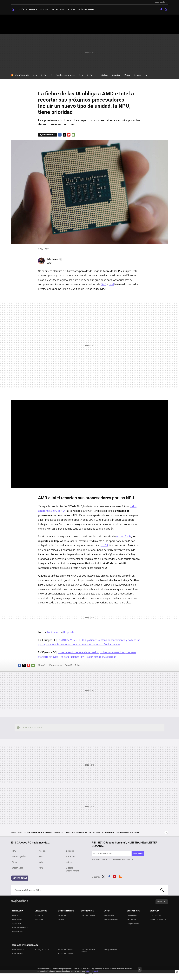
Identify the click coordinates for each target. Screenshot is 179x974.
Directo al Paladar (88, 915)
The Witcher (91, 75)
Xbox (35, 75)
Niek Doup (53, 632)
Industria (70, 851)
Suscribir (138, 853)
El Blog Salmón (155, 915)
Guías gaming (86, 9)
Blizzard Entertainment (72, 869)
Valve (41, 862)
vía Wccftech (123, 536)
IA (146, 75)
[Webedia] (161, 2)
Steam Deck (17, 868)
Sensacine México (65, 949)
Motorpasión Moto (111, 919)
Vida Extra (39, 919)
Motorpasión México (112, 949)
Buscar (162, 890)
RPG (14, 851)
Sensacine (62, 915)
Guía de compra (28, 9)
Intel (111, 284)
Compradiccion (133, 923)
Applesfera (16, 923)
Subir (159, 902)
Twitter (166, 9)
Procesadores (55, 665)
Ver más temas (20, 878)
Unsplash (68, 632)
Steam (71, 9)
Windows (104, 75)
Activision (116, 75)
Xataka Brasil (17, 953)
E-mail (73, 135)
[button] (54, 259)
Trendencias (132, 915)
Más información (92, 971)
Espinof (61, 919)
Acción (44, 9)
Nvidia (69, 862)
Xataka (15, 915)
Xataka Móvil (17, 919)
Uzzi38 (104, 545)
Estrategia (57, 9)
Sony (81, 75)
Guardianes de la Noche (65, 75)
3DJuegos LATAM (42, 949)
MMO (41, 856)
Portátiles (70, 856)
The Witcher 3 (46, 75)
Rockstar (137, 75)
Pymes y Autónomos (158, 919)
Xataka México (18, 949)
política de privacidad (125, 859)
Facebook (161, 9)
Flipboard (68, 135)
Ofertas (127, 75)
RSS (120, 876)
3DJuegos (39, 915)
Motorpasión (109, 915)
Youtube (114, 876)
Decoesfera (131, 919)
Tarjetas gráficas (20, 856)
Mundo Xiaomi (17, 931)
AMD (103, 284)
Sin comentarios (48, 135)
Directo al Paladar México (88, 950)
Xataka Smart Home (20, 927)
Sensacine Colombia (66, 953)
